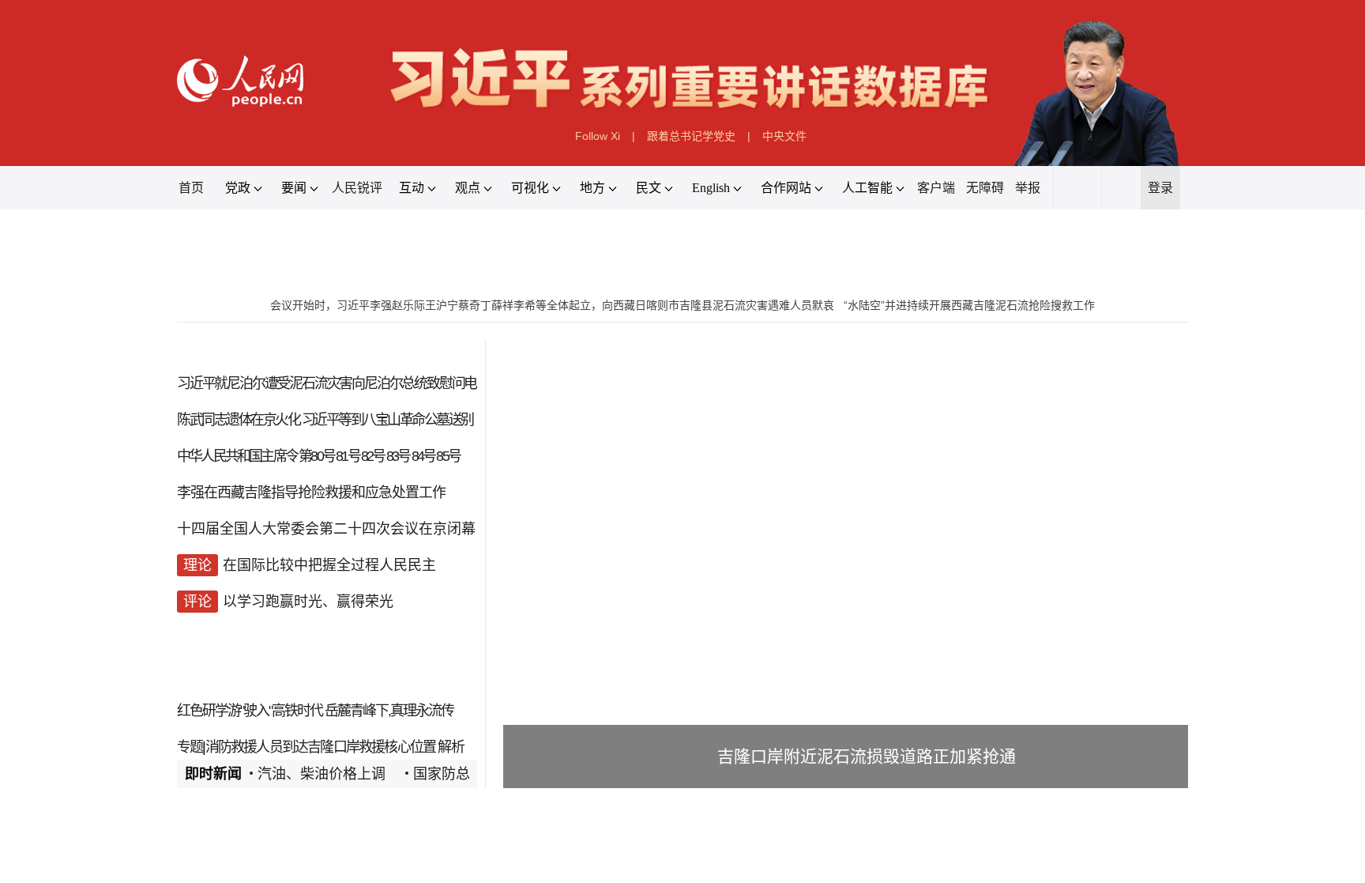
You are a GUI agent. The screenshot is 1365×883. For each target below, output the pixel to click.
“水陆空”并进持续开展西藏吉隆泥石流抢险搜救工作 (969, 305)
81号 (347, 456)
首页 (191, 187)
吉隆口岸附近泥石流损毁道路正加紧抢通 (866, 756)
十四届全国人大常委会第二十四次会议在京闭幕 (326, 529)
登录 (1160, 187)
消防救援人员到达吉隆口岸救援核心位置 (320, 747)
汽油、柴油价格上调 (321, 774)
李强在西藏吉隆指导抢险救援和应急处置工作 (311, 492)
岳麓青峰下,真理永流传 (389, 711)
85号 (448, 456)
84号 (423, 456)
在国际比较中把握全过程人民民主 (329, 565)
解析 (450, 747)
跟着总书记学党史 (691, 136)
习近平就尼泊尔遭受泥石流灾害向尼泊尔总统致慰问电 (326, 383)
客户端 (936, 187)
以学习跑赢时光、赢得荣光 (308, 601)
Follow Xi (597, 136)
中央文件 (784, 136)
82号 (373, 456)
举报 (1027, 187)
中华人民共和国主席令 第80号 (255, 456)
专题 (189, 747)
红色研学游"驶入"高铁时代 (249, 711)
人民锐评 (357, 187)
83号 (398, 456)
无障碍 (985, 187)
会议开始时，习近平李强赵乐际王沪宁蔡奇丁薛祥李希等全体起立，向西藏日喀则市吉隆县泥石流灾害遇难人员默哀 (552, 305)
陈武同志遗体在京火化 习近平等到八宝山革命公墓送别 (325, 420)
